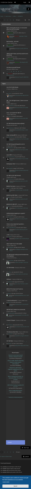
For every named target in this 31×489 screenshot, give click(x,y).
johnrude (17, 48)
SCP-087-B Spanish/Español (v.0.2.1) (16, 144)
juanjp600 (10, 168)
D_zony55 (17, 190)
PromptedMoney (11, 227)
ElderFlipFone (11, 137)
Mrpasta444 (17, 129)
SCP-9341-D (10, 217)
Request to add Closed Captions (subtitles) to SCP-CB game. (15, 369)
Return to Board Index (7, 456)
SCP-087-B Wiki (10, 267)
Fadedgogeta (11, 247)
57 (11, 71)
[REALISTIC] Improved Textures (15, 289)
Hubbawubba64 (17, 295)
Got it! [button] (15, 486)
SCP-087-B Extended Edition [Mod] (15, 123)
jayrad (9, 197)
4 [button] (10, 20)
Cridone (9, 93)
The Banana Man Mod (12, 332)
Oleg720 (9, 236)
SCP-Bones (10, 324)
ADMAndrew (10, 147)
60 (18, 71)
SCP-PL (9, 188)
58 (13, 71)
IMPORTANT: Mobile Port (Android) (16, 309)
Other (14, 16)
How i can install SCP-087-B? (14, 112)
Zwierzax (17, 77)
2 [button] (4, 20)
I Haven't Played (11, 320)
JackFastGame (11, 128)
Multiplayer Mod (11, 164)
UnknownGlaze (11, 156)
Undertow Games (6, 2)
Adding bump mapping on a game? (16, 213)
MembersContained (19, 170)
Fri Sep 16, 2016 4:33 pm (23, 238)
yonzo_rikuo (17, 283)
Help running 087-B (12, 135)
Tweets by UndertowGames (15, 397)
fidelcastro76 (17, 107)
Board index (8, 16)
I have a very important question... (15, 224)
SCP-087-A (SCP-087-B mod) (14, 175)
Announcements (10, 34)
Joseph (9, 116)
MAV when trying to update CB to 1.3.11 (15, 385)
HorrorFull (17, 326)
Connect (10, 442)
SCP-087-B (5, 9)
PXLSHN (16, 238)
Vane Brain (17, 229)
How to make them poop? (15, 390)
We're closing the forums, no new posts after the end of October (17, 28)
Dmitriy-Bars (17, 95)
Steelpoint (17, 36)
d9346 (9, 302)
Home (1, 16)
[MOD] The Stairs (11, 186)
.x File (8, 234)
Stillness (9, 279)
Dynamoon (10, 32)
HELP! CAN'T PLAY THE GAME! (14, 243)
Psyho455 (10, 281)
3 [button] (7, 20)
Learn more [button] (6, 482)
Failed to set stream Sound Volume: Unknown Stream (16, 355)
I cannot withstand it (12, 300)
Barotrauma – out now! (13, 41)
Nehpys (9, 293)
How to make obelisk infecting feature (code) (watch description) (15, 362)
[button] (13, 20)
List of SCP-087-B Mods (12, 87)
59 (16, 71)
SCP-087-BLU (10, 341)
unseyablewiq (11, 105)
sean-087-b (9, 155)
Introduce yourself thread (13, 67)
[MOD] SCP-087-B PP (12, 204)
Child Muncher (18, 304)
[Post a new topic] (29, 8)
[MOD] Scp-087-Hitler (12, 195)
